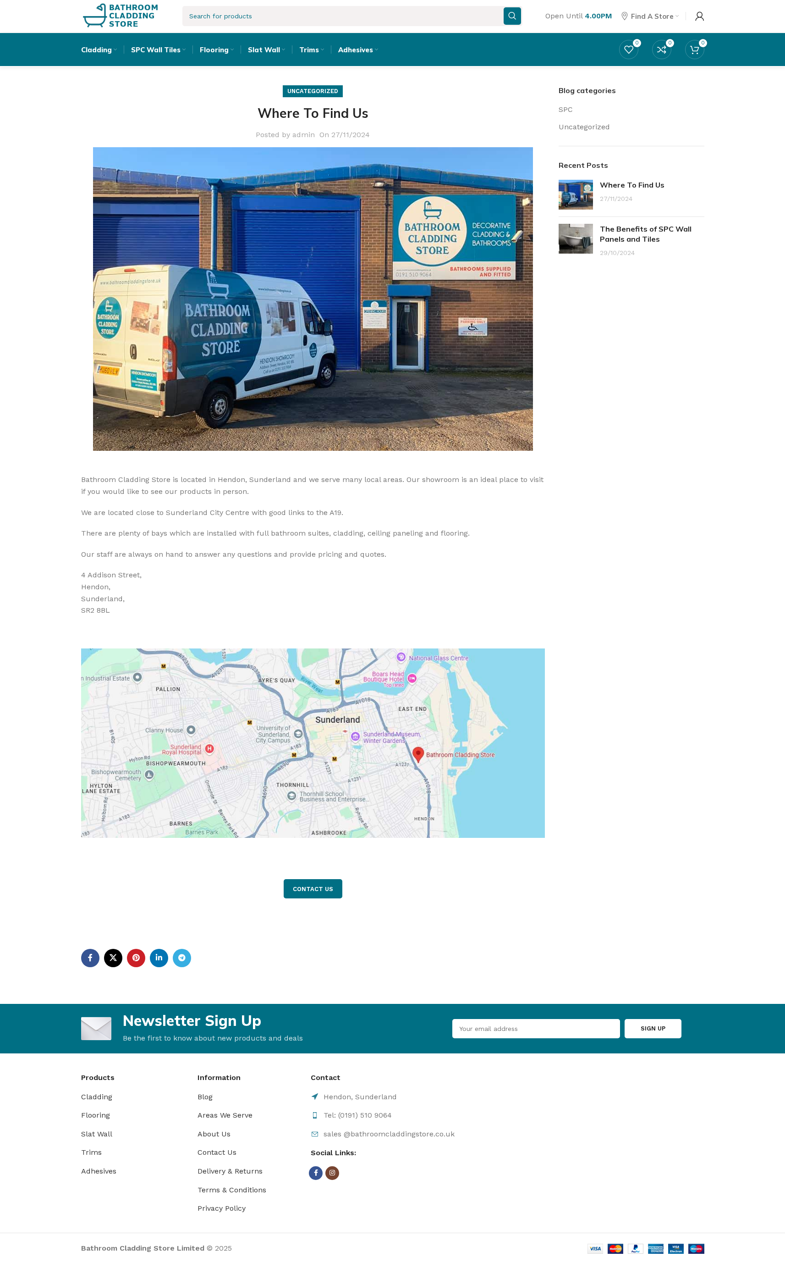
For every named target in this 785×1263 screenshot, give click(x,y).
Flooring (95, 1115)
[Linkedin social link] (159, 958)
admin (303, 134)
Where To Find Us (632, 184)
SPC (566, 109)
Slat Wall (96, 1134)
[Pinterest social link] (136, 958)
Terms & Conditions (232, 1189)
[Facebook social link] (90, 958)
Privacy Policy (222, 1208)
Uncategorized (312, 91)
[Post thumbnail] (576, 195)
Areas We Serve (225, 1115)
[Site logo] (120, 15)
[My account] (700, 16)
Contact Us (217, 1152)
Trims (91, 1152)
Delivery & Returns (230, 1171)
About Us (214, 1134)
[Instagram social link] (332, 1173)
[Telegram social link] (182, 958)
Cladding (96, 1096)
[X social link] (113, 958)
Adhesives (98, 1171)
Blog (205, 1096)
